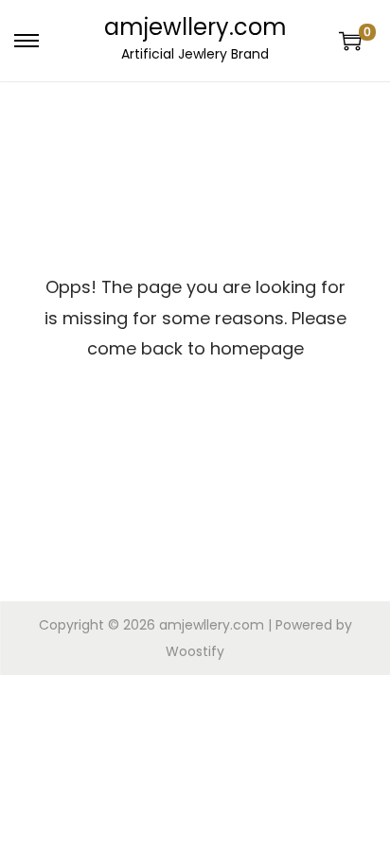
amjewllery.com (195, 27)
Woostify (195, 651)
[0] (350, 40)
